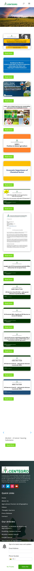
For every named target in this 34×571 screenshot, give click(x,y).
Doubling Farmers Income (11, 531)
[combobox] (12, 559)
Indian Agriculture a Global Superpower (16, 439)
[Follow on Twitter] (8, 486)
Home (4, 498)
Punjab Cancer (7, 537)
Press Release (7, 513)
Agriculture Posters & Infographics (15, 504)
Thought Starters (8, 510)
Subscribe (25, 566)
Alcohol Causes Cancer (10, 534)
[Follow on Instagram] (12, 486)
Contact (5, 516)
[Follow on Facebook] (3, 486)
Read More (11, 445)
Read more (8, 53)
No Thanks (10, 566)
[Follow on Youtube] (16, 486)
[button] (30, 432)
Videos (4, 507)
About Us (5, 501)
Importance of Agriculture (11, 540)
